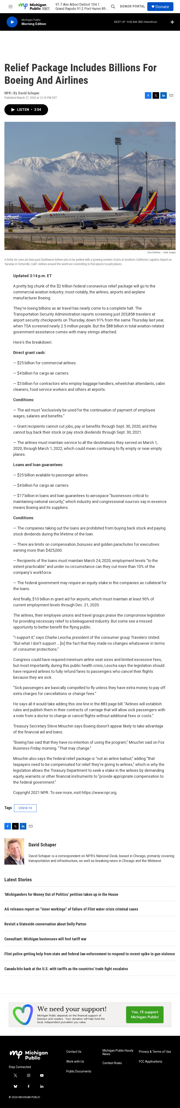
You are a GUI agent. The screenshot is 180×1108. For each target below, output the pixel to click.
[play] (12, 22)
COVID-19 (25, 808)
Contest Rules (112, 1063)
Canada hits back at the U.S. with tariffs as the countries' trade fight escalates (66, 968)
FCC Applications (150, 1061)
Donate (162, 6)
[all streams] (173, 22)
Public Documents (78, 1071)
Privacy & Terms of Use (155, 1051)
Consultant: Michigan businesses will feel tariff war (45, 939)
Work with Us (75, 1061)
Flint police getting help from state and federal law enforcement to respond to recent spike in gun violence (89, 954)
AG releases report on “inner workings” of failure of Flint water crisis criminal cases (71, 909)
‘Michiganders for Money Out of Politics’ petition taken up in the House (61, 894)
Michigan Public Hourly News (118, 1052)
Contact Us (73, 1051)
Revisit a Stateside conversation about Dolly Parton (45, 924)
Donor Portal (132, 6)
